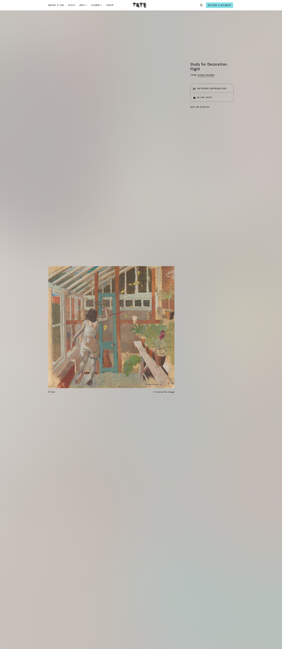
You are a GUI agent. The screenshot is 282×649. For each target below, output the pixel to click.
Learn (95, 5)
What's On (56, 5)
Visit (71, 5)
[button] (200, 5)
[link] (99, 392)
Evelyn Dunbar (206, 75)
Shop (110, 5)
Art (82, 5)
